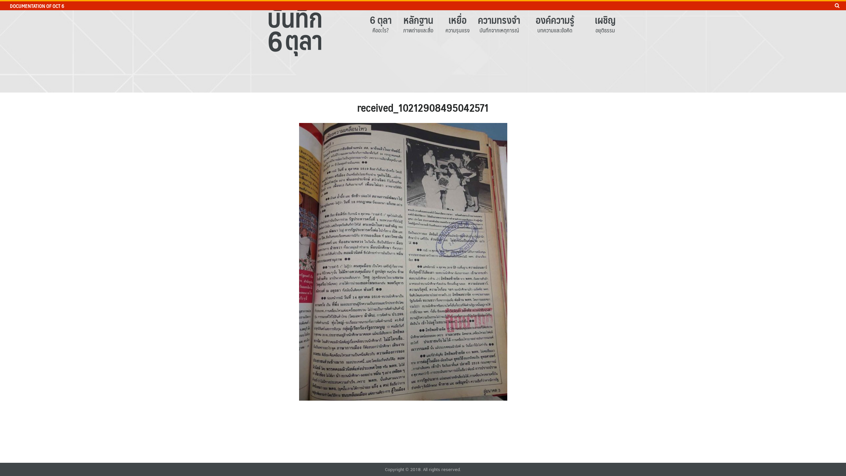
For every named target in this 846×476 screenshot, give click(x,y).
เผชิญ (605, 19)
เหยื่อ (457, 19)
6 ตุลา (381, 19)
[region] (423, 46)
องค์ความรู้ (555, 19)
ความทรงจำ (499, 19)
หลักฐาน (418, 19)
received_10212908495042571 (423, 107)
